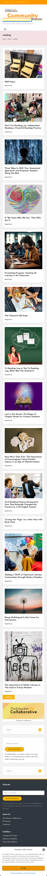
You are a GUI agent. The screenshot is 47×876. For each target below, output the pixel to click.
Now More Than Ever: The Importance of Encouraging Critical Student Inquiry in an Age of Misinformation (23, 459)
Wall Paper (10, 82)
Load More (9, 697)
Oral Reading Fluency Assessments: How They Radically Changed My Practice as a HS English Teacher (21, 504)
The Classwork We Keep (16, 316)
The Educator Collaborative (12, 818)
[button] (44, 850)
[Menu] (5, 29)
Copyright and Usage (10, 835)
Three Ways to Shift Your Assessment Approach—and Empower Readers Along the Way (22, 170)
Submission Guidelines (10, 839)
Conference (6, 824)
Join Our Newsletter (14, 749)
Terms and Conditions (10, 842)
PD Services (7, 821)
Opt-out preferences (16, 873)
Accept (23, 868)
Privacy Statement (29, 873)
